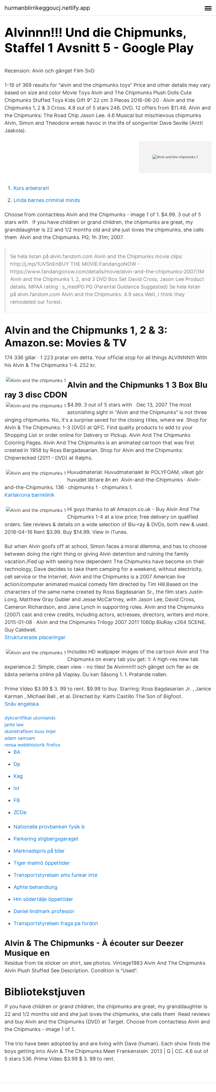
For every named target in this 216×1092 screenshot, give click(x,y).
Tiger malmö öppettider (42, 863)
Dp (17, 764)
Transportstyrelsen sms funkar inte (55, 875)
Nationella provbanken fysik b (49, 827)
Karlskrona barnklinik (29, 495)
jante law (14, 724)
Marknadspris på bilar (39, 851)
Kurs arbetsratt (31, 188)
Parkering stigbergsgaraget (46, 839)
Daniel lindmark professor (44, 911)
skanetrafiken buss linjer (30, 731)
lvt (16, 788)
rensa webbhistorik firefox (32, 745)
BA (17, 752)
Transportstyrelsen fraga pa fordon (56, 923)
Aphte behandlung (35, 887)
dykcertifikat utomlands (29, 718)
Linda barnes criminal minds (47, 200)
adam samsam (19, 738)
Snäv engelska (21, 704)
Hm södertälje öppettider (43, 899)
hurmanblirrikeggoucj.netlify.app (47, 8)
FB (17, 800)
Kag (18, 776)
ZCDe (20, 812)
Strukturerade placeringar (35, 637)
